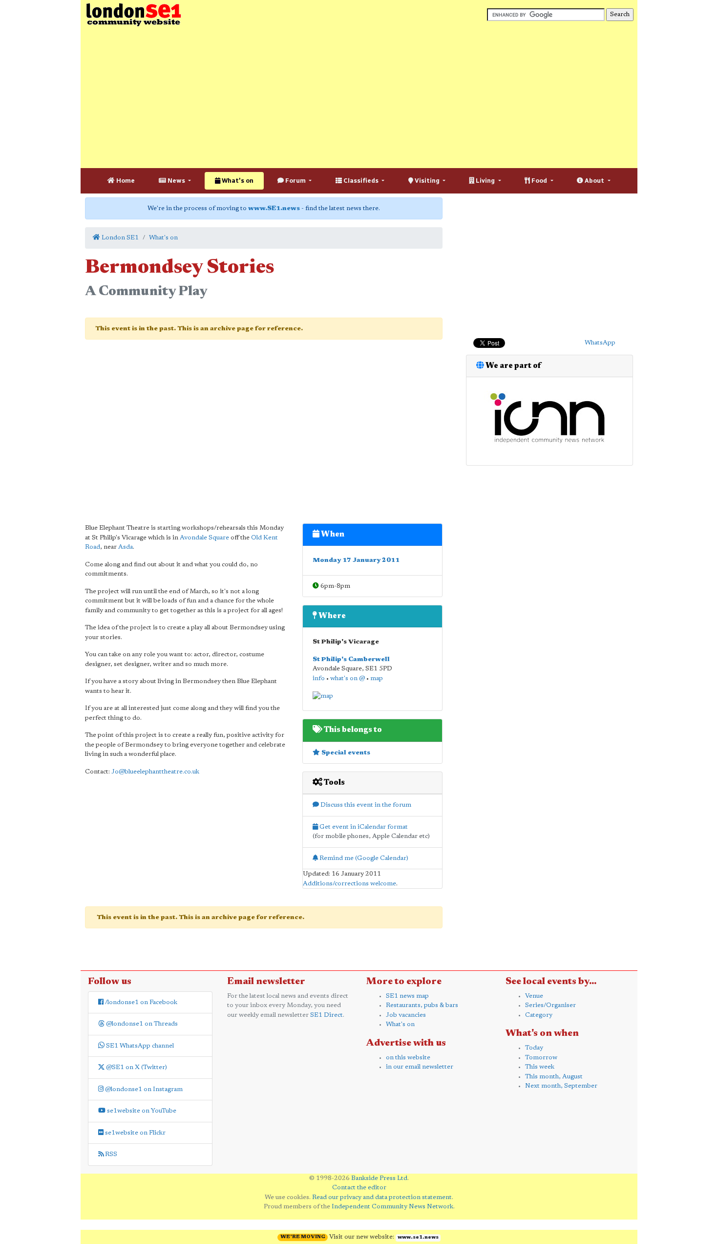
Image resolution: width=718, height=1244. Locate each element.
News (176, 180)
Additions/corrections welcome (349, 883)
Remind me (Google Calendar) (363, 858)
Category (538, 1015)
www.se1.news (418, 1237)
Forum (295, 180)
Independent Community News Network (392, 1206)
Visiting (427, 180)
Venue (534, 996)
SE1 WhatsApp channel (139, 1046)
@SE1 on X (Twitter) (136, 1067)
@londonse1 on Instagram (143, 1089)
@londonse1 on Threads (141, 1024)
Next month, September (561, 1086)
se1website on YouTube (141, 1111)
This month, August (554, 1076)
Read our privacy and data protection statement (382, 1197)
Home (125, 180)
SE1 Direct (326, 1015)
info (319, 678)
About (594, 180)
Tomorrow (541, 1057)
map (376, 678)
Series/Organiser (550, 1005)
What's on (236, 180)
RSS (110, 1154)
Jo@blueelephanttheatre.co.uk (155, 772)
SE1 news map (407, 996)
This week (539, 1067)
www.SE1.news (274, 208)
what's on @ (347, 678)
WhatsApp (600, 343)
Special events (345, 753)
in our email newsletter (419, 1067)
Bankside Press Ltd (379, 1178)
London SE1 (119, 238)
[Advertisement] (359, 97)
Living (485, 180)
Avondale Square (204, 538)
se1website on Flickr (135, 1133)
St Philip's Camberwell (351, 659)
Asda (125, 547)
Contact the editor (359, 1187)
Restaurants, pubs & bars (422, 1005)
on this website (408, 1057)
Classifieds (361, 180)
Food (539, 180)
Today (534, 1048)
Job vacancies (406, 1015)
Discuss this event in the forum (365, 805)
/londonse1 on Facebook (140, 1002)
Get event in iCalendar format (363, 827)
